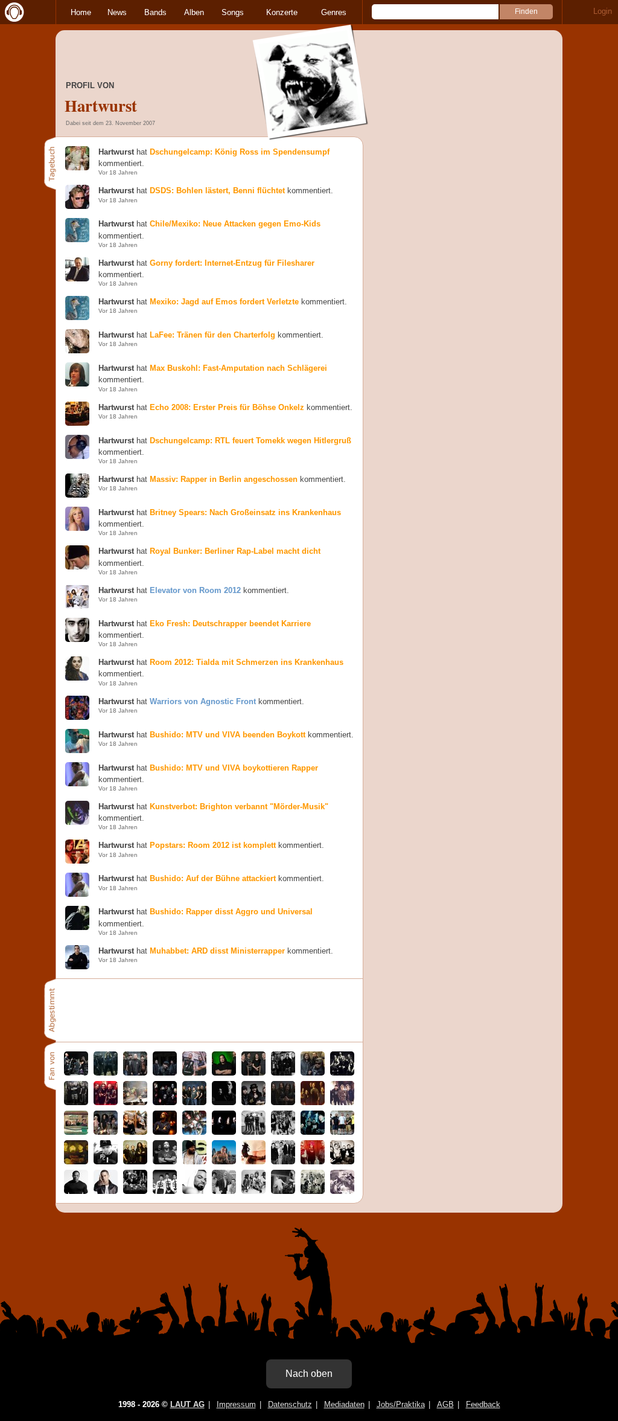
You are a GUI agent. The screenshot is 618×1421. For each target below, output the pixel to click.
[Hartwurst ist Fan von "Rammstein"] (342, 1072)
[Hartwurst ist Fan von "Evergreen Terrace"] (342, 1102)
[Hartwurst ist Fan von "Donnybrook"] (165, 1161)
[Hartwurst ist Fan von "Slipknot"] (165, 1102)
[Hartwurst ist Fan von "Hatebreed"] (135, 1072)
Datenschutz (290, 1404)
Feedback (483, 1404)
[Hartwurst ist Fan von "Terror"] (283, 1072)
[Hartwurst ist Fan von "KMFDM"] (313, 1161)
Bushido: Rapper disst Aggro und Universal (231, 911)
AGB (445, 1404)
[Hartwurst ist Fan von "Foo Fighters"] (313, 1102)
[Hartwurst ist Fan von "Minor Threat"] (283, 1191)
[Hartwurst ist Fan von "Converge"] (224, 1102)
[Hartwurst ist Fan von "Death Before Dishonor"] (342, 1132)
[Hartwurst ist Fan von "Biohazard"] (253, 1132)
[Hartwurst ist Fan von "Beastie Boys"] (224, 1191)
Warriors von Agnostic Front (203, 701)
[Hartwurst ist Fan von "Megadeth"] (106, 1072)
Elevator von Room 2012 (195, 590)
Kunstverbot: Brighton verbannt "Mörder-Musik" (239, 806)
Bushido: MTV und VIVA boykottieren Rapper (234, 767)
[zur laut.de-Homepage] (12, 12)
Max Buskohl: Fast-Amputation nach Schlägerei (238, 368)
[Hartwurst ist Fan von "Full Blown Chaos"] (76, 1161)
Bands (155, 12)
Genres (333, 12)
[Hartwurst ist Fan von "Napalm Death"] (76, 1132)
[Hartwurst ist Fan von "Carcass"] (194, 1132)
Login (602, 11)
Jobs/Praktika (401, 1404)
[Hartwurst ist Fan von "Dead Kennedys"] (165, 1191)
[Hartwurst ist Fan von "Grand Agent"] (194, 1161)
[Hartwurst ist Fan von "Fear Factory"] (224, 1072)
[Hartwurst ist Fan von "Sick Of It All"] (253, 1072)
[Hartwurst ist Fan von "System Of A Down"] (135, 1161)
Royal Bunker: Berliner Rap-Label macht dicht (235, 551)
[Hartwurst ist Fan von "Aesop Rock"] (165, 1132)
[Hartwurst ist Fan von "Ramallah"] (165, 1072)
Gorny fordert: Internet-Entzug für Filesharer (232, 263)
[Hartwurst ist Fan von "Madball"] (313, 1072)
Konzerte (282, 12)
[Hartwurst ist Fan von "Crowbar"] (76, 1102)
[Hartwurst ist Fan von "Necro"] (106, 1161)
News (117, 12)
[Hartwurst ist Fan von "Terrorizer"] (224, 1132)
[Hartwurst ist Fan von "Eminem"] (106, 1191)
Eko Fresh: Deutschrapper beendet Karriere (230, 623)
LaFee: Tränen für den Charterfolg (212, 334)
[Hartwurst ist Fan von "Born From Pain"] (313, 1191)
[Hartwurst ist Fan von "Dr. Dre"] (76, 1191)
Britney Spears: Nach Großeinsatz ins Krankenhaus (245, 512)
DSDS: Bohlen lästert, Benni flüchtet (217, 190)
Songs (232, 12)
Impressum (236, 1404)
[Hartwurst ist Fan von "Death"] (135, 1132)
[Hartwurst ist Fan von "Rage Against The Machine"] (135, 1102)
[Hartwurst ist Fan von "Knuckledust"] (342, 1191)
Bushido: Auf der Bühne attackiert (213, 878)
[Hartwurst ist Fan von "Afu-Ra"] (253, 1161)
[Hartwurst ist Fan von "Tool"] (106, 1132)
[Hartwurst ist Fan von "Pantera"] (194, 1072)
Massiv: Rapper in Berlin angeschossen (224, 479)
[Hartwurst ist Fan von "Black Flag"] (283, 1132)
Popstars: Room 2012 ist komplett (213, 845)
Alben (194, 12)
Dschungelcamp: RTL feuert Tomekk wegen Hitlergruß (250, 440)
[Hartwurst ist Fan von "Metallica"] (76, 1072)
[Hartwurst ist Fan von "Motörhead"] (253, 1102)
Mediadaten (344, 1404)
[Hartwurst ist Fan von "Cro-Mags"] (224, 1161)
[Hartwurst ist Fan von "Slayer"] (106, 1102)
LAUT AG (187, 1404)
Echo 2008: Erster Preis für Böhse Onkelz (227, 407)
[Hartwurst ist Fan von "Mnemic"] (342, 1161)
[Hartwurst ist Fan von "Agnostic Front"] (313, 1132)
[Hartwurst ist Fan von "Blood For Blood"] (283, 1161)
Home (81, 12)
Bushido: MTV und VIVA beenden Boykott (227, 734)
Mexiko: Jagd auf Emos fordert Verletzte (224, 301)
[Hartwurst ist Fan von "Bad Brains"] (253, 1191)
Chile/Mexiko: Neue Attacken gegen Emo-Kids (235, 223)
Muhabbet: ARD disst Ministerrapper (217, 950)
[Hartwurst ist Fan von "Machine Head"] (283, 1102)
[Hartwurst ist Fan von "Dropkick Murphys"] (135, 1191)
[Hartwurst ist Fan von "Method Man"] (194, 1191)
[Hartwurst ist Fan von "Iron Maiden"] (194, 1102)
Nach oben (309, 1373)
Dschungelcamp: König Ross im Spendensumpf (240, 151)
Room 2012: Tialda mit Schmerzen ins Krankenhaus (246, 662)
